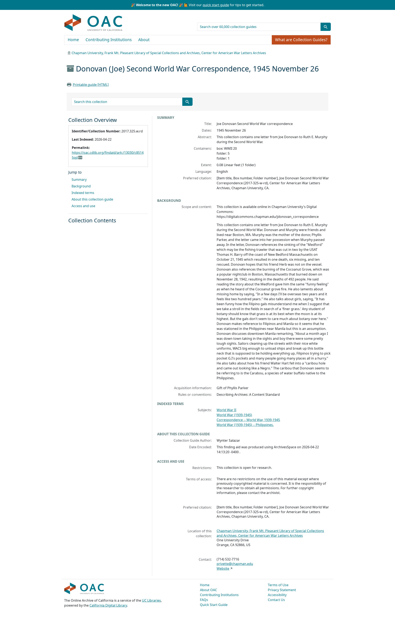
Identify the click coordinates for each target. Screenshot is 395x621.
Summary (79, 179)
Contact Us (276, 600)
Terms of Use (278, 585)
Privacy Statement (282, 590)
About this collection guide (92, 199)
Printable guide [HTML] (91, 84)
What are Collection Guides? (301, 39)
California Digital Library (108, 605)
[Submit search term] (326, 27)
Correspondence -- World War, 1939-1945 (248, 420)
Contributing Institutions (109, 39)
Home (73, 39)
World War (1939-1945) (234, 415)
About (144, 39)
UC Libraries (151, 600)
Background (81, 186)
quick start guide (216, 5)
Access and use (83, 206)
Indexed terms (83, 192)
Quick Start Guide (214, 604)
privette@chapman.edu (235, 563)
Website (223, 568)
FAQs (204, 600)
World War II (226, 410)
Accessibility (277, 595)
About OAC (208, 590)
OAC (93, 23)
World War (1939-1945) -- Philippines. (245, 425)
